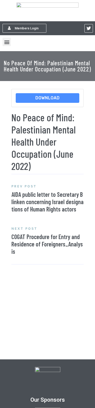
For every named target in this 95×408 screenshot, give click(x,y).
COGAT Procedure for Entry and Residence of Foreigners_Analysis (47, 244)
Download (47, 97)
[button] (24, 28)
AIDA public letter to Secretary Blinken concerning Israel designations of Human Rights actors (47, 202)
